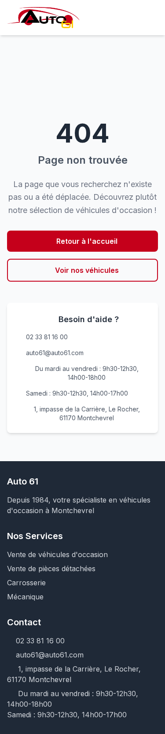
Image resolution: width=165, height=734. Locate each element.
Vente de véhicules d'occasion (57, 554)
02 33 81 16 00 (47, 337)
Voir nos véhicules (87, 270)
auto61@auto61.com (55, 352)
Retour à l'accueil (86, 241)
